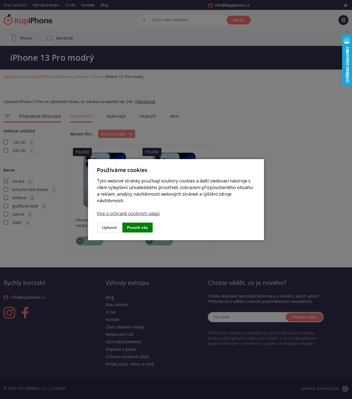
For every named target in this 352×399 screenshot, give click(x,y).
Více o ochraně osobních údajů (128, 213)
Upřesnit (109, 227)
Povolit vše (137, 227)
